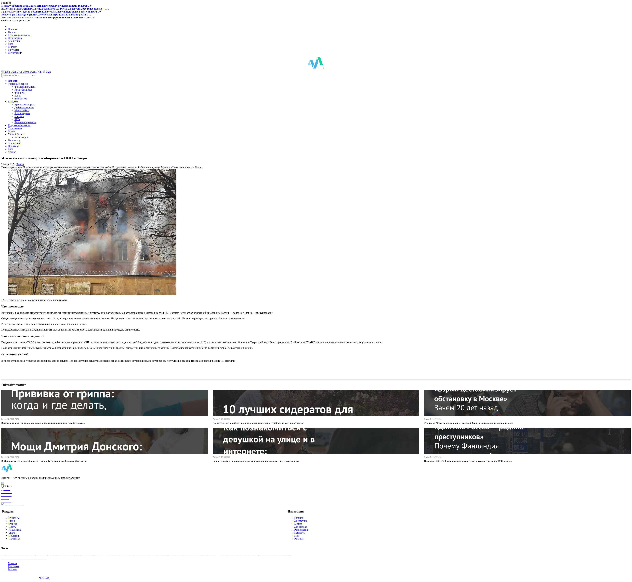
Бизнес (45, 5)
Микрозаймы (21, 110)
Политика (13, 146)
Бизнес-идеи (21, 137)
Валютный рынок (54, 8)
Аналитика (14, 41)
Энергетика (300, 520)
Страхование (15, 38)
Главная (298, 517)
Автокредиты (22, 113)
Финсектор (20, 98)
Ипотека (19, 116)
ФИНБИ (44, 577)
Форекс (13, 523)
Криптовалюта (50, 11)
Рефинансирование (25, 122)
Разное (20, 164)
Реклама (12, 46)
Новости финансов (45, 14)
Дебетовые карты (24, 107)
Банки (17, 95)
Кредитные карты (24, 104)
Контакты (13, 49)
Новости (13, 29)
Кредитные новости (19, 35)
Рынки (12, 520)
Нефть (12, 526)
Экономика (46, 17)
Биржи (12, 532)
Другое (12, 152)
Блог (10, 43)
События (14, 535)
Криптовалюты (23, 89)
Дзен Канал (11, 483)
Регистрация (15, 52)
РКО (17, 119)
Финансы (13, 32)
